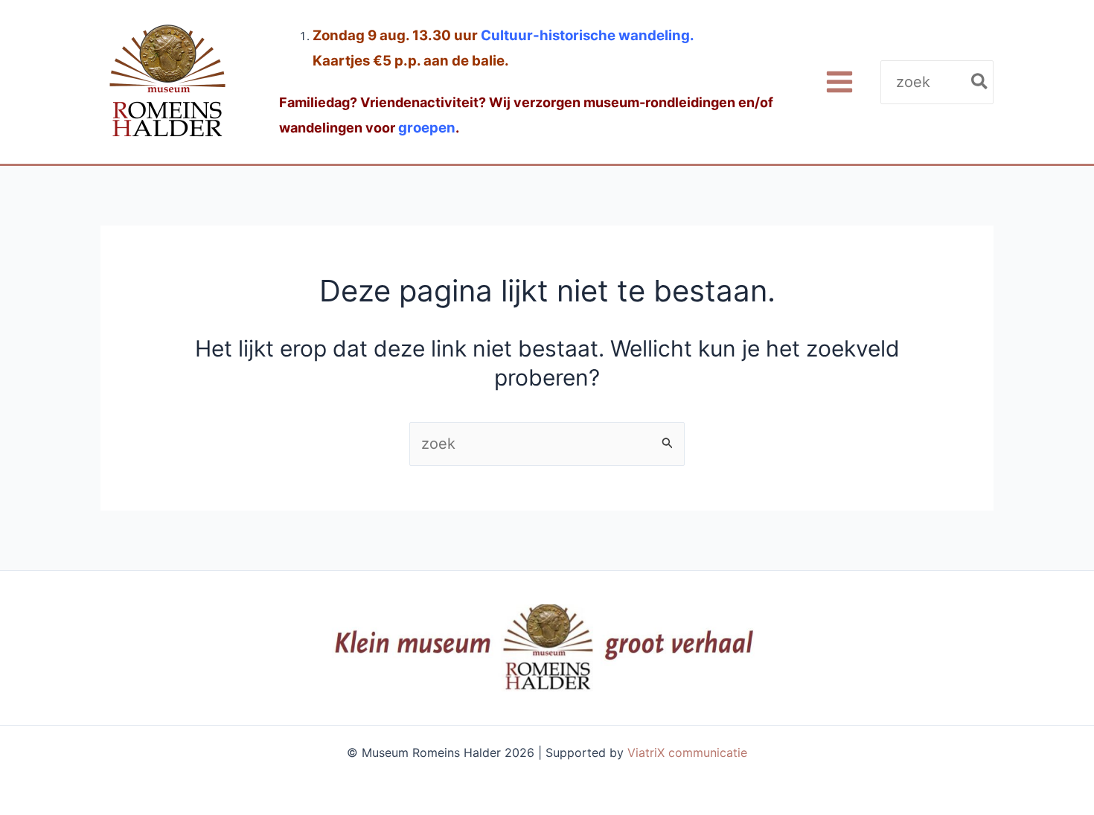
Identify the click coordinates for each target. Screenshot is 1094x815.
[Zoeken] (980, 82)
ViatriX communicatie (687, 752)
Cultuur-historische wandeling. (587, 35)
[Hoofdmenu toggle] (839, 82)
